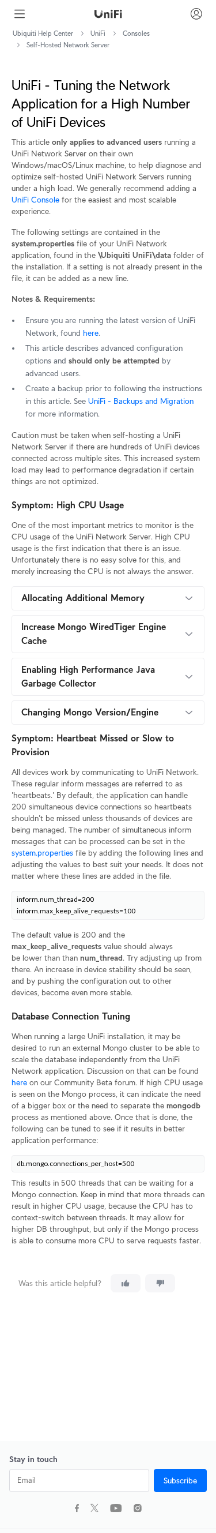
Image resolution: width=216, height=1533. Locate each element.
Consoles (136, 33)
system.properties (42, 852)
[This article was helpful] (126, 1283)
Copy (187, 904)
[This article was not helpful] (160, 1283)
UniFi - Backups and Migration (141, 401)
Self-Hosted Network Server (67, 44)
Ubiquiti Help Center (43, 33)
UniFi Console (35, 199)
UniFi (97, 33)
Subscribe (180, 1480)
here (90, 333)
